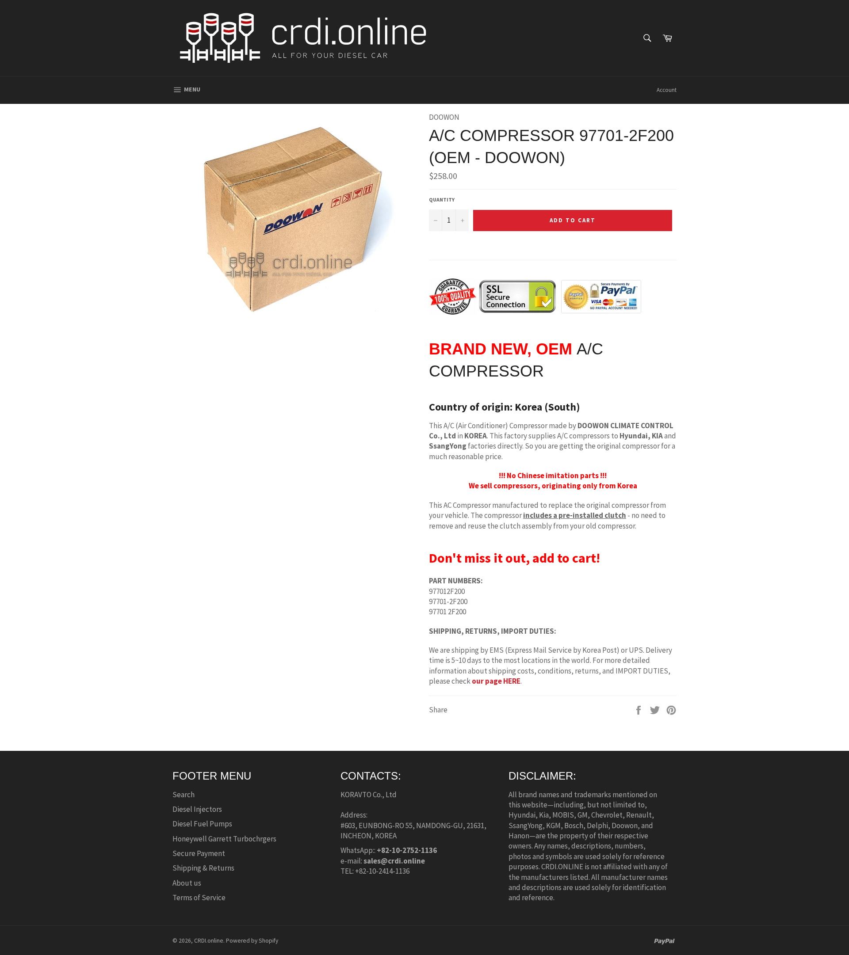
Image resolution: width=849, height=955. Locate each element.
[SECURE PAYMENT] (535, 310)
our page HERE (495, 681)
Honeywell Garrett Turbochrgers (224, 839)
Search (183, 794)
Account (667, 90)
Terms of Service (199, 897)
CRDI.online (208, 940)
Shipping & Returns (203, 868)
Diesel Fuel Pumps (202, 824)
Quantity (442, 199)
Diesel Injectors (197, 809)
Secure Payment (198, 853)
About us (186, 883)
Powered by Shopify (252, 940)
